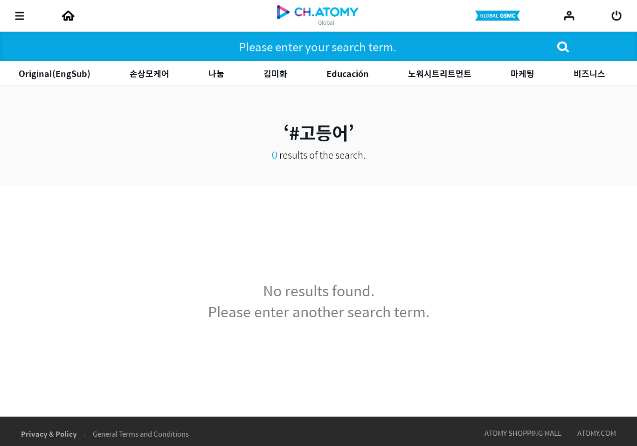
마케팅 (522, 73)
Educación (347, 73)
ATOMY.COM (596, 432)
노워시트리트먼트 (439, 73)
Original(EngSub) (54, 73)
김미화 (275, 73)
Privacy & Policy (49, 433)
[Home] (68, 16)
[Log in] (616, 16)
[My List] (569, 15)
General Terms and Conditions (141, 433)
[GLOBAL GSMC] (498, 16)
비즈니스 (589, 73)
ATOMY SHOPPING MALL (523, 432)
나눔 (216, 73)
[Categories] (19, 16)
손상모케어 (149, 73)
